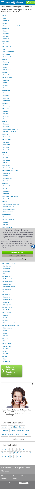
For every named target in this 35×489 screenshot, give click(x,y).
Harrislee (5, 85)
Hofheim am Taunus (9, 279)
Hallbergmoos (7, 46)
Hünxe (5, 356)
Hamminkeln (7, 70)
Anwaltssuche (7, 468)
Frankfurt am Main (8, 434)
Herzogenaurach (8, 212)
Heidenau (6, 126)
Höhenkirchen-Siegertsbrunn (11, 325)
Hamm (5, 67)
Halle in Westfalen (8, 51)
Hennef (5, 163)
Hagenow (6, 28)
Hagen (5, 23)
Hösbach (5, 336)
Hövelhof (5, 338)
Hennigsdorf (6, 165)
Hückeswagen (7, 346)
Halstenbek (6, 54)
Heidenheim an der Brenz (10, 129)
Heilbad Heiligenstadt (9, 132)
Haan (4, 15)
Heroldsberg (6, 191)
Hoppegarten (7, 305)
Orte (28, 468)
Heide (5, 121)
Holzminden (6, 294)
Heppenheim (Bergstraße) (10, 170)
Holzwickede (6, 297)
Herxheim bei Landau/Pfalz (11, 204)
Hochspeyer (6, 268)
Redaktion (14, 478)
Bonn (15, 427)
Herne (5, 188)
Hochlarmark (7, 266)
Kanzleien (5, 471)
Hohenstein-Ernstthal (9, 286)
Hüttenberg (6, 361)
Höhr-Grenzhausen (8, 328)
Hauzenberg (6, 106)
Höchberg (6, 320)
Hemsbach (6, 157)
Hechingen (6, 116)
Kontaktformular (10, 414)
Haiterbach (6, 39)
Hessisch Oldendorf (8, 219)
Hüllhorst (5, 348)
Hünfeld (5, 351)
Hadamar (6, 20)
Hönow (5, 330)
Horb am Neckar (8, 307)
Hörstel (5, 333)
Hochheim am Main (9, 263)
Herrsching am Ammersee (10, 196)
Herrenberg (6, 194)
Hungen (5, 315)
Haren (5, 82)
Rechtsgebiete (19, 468)
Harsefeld (6, 88)
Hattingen (6, 103)
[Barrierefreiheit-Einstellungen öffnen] (33, 246)
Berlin (10, 427)
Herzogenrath (7, 214)
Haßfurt (5, 111)
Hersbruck (6, 199)
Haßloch (5, 113)
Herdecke (6, 181)
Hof (4, 274)
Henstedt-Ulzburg (8, 168)
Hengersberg (6, 160)
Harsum (5, 93)
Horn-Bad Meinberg (8, 310)
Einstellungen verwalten (17, 255)
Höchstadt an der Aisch (10, 323)
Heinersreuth (6, 144)
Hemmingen (6, 155)
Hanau (5, 72)
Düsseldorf (20, 430)
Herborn (5, 175)
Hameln (5, 64)
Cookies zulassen (17, 252)
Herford (5, 183)
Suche (32, 3)
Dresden (12, 430)
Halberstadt (6, 41)
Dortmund (5, 430)
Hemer (5, 152)
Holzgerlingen (7, 289)
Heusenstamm (7, 227)
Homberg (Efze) (7, 299)
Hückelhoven (7, 343)
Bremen (21, 427)
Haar (4, 18)
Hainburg (6, 36)
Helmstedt (6, 150)
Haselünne (6, 98)
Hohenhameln (7, 284)
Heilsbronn (6, 142)
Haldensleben (7, 44)
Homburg (6, 302)
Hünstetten (6, 354)
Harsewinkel (6, 90)
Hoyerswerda (7, 312)
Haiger (5, 31)
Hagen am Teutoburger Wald (11, 26)
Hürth (4, 359)
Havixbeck (6, 108)
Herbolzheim (6, 173)
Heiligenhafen (7, 137)
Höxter (5, 341)
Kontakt (4, 478)
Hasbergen (6, 95)
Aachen (4, 427)
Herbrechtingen (7, 178)
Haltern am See (7, 57)
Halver (5, 59)
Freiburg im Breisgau (22, 434)
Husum (5, 317)
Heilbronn (6, 134)
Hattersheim (6, 101)
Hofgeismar (6, 276)
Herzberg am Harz (8, 206)
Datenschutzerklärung (19, 476)
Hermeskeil (6, 186)
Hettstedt (5, 222)
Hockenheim (6, 271)
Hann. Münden (7, 77)
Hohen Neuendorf (8, 281)
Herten (5, 201)
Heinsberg (6, 147)
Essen (28, 430)
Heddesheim (6, 119)
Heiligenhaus (7, 139)
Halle (4, 49)
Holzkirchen (6, 292)
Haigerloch (6, 33)
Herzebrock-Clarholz (9, 209)
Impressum (5, 476)
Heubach (5, 224)
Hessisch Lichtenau (8, 217)
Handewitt (6, 75)
